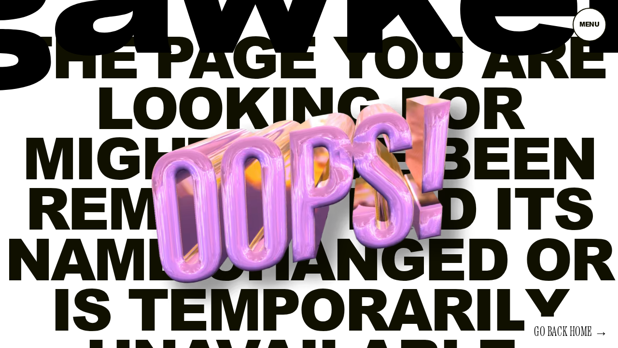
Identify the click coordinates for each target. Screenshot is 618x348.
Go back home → (571, 332)
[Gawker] (309, 36)
